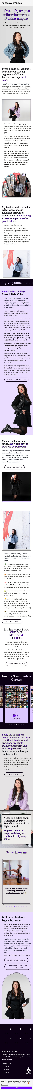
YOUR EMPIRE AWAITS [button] (16, 664)
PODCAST (5, 1067)
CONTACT (5, 1072)
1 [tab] (9, 724)
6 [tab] (21, 724)
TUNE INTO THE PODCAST (16, 960)
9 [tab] (26, 906)
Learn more (4, 1085)
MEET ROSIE (6, 1064)
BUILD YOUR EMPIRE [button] (14, 467)
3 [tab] (14, 724)
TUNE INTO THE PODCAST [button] (16, 379)
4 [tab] (16, 724)
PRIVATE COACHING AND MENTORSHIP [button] (18, 966)
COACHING (6, 1069)
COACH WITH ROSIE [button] (14, 774)
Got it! (16, 1087)
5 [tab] (19, 724)
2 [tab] (11, 724)
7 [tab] (24, 724)
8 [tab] (24, 906)
